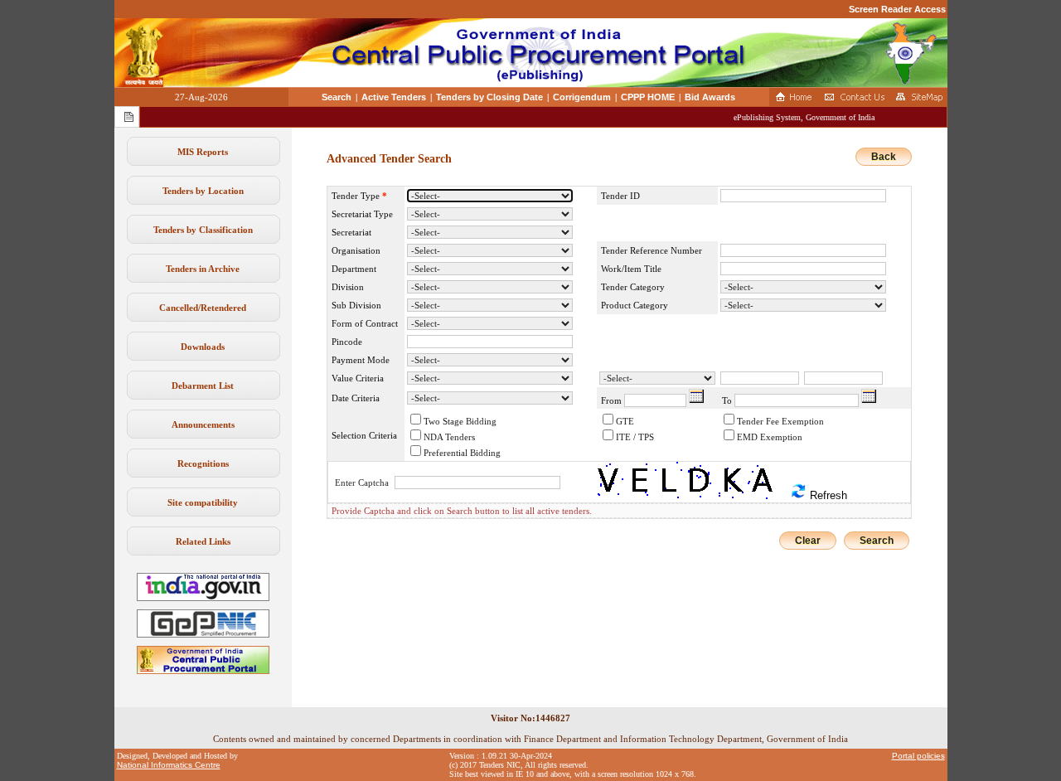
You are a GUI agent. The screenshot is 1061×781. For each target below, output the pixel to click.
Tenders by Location (203, 191)
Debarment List (203, 385)
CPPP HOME (648, 97)
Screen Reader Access (897, 9)
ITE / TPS (635, 437)
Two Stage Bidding (460, 421)
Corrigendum (582, 97)
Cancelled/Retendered (202, 308)
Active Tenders (393, 97)
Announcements (203, 424)
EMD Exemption (769, 437)
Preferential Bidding (462, 453)
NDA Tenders (449, 437)
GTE (625, 421)
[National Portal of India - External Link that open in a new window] (203, 598)
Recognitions (203, 463)
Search (336, 97)
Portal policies (918, 755)
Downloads (203, 347)
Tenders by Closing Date (489, 97)
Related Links (203, 541)
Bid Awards (710, 97)
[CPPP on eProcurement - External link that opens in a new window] (203, 671)
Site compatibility (202, 502)
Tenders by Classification (203, 230)
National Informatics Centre (168, 764)
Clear (808, 540)
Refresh (827, 495)
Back (883, 157)
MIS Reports (202, 152)
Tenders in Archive (203, 269)
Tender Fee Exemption (780, 421)
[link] (203, 634)
